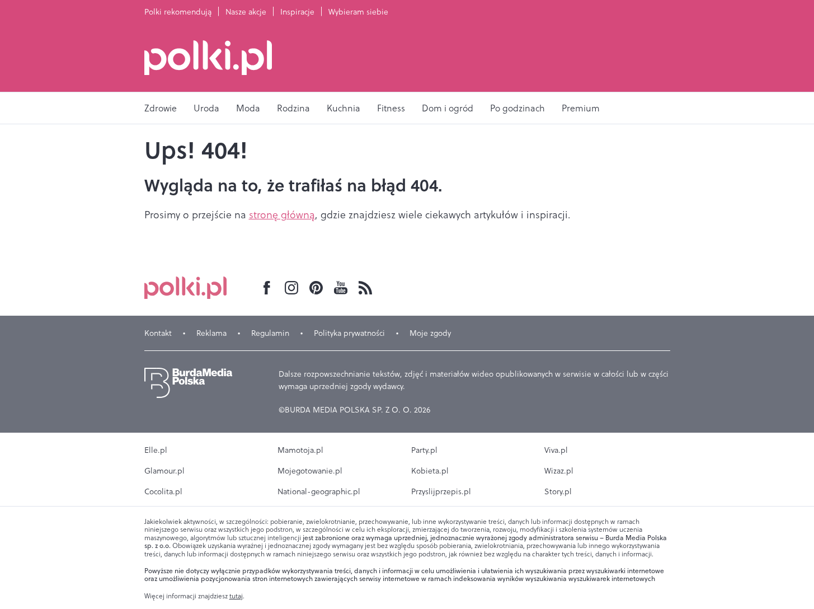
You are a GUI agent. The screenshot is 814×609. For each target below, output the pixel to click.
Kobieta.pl (430, 470)
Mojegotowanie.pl (309, 470)
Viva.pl (556, 450)
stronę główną (282, 215)
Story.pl (558, 491)
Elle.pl (155, 450)
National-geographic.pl (318, 491)
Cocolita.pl (163, 491)
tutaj (236, 596)
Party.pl (424, 450)
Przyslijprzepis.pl (441, 491)
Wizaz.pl (558, 470)
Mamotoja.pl (300, 450)
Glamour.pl (164, 470)
